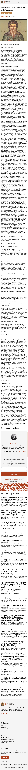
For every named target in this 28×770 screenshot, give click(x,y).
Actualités (3, 725)
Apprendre (3, 727)
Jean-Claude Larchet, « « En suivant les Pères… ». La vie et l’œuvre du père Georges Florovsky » (13, 512)
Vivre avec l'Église (6, 13)
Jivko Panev (14, 443)
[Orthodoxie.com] (6, 2)
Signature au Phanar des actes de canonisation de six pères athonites (14, 523)
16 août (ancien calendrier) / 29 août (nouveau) (14, 560)
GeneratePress (14, 767)
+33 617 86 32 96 (5, 737)
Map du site (20, 767)
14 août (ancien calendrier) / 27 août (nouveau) (14, 679)
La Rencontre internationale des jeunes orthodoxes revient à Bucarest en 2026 (12, 571)
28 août (3, 597)
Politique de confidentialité (20, 764)
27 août (3, 670)
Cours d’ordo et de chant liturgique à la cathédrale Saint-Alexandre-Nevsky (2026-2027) (13, 643)
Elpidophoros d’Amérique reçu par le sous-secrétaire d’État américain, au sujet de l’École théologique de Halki (14, 585)
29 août (3, 550)
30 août (3, 532)
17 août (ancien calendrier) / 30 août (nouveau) (14, 541)
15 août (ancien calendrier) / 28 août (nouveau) (14, 606)
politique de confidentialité (11, 479)
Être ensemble (4, 729)
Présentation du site (6, 764)
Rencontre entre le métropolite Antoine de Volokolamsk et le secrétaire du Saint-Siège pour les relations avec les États (12, 618)
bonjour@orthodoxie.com (7, 739)
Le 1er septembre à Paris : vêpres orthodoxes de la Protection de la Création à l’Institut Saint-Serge (13, 689)
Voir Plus (4, 757)
